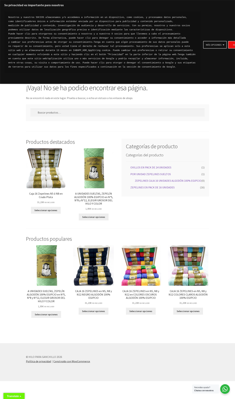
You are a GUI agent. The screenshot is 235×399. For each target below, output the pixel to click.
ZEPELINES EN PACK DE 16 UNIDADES (152, 187)
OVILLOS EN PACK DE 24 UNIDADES (150, 167)
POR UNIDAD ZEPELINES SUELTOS (150, 174)
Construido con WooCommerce (71, 361)
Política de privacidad (38, 361)
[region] (117, 42)
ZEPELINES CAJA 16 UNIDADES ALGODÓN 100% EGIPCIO (168, 180)
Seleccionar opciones (45, 210)
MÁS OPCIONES (214, 44)
